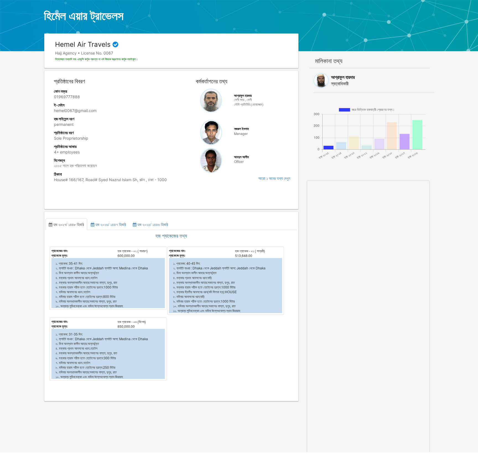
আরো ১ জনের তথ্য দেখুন (274, 178)
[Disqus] (368, 250)
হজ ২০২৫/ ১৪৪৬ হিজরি (152, 224)
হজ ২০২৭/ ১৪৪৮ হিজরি (68, 224)
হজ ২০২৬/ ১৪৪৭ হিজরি (110, 224)
